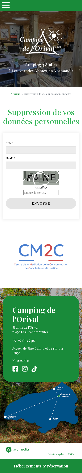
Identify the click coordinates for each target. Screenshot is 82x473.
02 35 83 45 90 (23, 340)
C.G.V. (71, 454)
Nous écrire (20, 361)
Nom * (9, 143)
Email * (10, 158)
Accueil (15, 93)
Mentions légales (56, 454)
